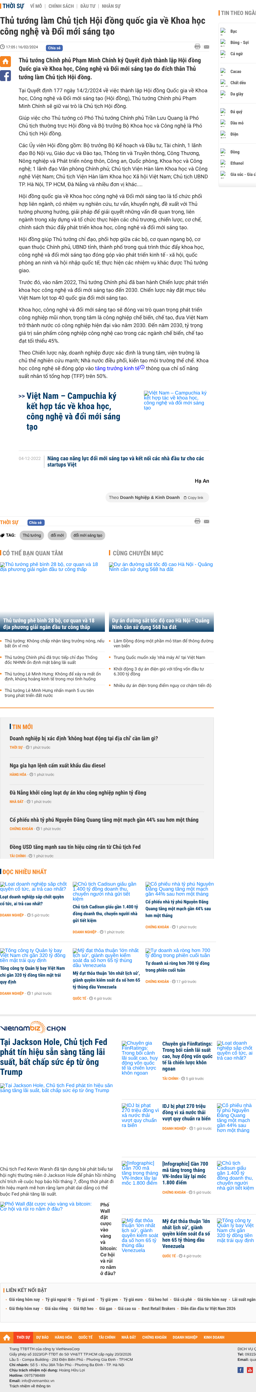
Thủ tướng (32, 535)
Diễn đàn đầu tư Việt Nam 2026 (208, 1309)
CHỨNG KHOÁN (154, 1337)
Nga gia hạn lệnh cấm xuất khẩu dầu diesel (57, 765)
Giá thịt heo (83, 1309)
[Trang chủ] (5, 61)
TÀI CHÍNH (107, 1337)
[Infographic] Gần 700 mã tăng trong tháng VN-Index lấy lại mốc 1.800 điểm (185, 1173)
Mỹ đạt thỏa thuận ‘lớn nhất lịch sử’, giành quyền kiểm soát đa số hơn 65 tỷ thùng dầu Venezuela (106, 980)
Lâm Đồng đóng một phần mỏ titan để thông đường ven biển (164, 644)
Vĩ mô (36, 6)
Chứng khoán (21, 829)
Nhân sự (111, 6)
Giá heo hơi (158, 1300)
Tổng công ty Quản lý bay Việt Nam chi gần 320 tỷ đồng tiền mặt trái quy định (32, 975)
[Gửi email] (206, 47)
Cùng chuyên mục (138, 553)
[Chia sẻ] (5, 75)
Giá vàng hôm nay (24, 1300)
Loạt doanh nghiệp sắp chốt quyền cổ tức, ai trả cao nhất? (32, 900)
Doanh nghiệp (12, 915)
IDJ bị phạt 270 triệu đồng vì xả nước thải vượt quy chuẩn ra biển (186, 1112)
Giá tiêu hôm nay (212, 1300)
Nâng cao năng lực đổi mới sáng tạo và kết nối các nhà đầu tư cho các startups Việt (125, 462)
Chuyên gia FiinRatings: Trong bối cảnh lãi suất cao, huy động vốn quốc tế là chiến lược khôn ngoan (187, 1056)
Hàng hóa (18, 774)
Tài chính (18, 856)
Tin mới (22, 727)
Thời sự (13, 6)
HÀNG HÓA (63, 1337)
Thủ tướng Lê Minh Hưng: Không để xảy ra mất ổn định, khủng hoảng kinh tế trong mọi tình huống (53, 677)
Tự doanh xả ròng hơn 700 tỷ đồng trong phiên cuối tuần (177, 966)
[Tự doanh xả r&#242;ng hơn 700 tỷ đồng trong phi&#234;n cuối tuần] (179, 953)
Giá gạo (105, 1309)
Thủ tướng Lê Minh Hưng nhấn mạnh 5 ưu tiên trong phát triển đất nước (49, 693)
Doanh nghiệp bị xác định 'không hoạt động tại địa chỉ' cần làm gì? (84, 738)
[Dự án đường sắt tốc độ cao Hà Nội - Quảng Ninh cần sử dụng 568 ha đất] (161, 597)
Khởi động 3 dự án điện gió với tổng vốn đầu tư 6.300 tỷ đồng (159, 672)
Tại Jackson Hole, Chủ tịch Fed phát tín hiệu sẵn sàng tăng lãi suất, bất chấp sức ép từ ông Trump (53, 1057)
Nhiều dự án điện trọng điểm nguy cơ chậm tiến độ (163, 685)
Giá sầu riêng (56, 1309)
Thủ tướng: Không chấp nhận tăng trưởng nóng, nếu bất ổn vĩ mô (54, 644)
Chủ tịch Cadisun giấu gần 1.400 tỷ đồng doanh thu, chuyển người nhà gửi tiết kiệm (105, 913)
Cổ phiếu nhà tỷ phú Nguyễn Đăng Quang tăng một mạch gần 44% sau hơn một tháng (104, 820)
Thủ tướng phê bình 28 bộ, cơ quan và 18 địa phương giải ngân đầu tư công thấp (49, 624)
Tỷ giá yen (109, 1300)
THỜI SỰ (23, 1337)
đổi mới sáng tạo (88, 535)
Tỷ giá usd (86, 1300)
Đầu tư (87, 6)
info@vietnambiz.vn (38, 1381)
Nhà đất (17, 802)
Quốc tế (79, 998)
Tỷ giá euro (133, 1300)
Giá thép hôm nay (24, 1309)
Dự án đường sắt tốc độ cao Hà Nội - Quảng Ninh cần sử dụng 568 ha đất (160, 624)
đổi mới (57, 535)
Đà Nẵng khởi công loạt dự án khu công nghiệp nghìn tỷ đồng (78, 793)
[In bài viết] (199, 47)
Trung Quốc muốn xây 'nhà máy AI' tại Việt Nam (159, 657)
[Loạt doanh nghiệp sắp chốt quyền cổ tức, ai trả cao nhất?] (34, 887)
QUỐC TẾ (85, 1337)
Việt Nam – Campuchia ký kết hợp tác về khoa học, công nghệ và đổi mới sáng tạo (73, 411)
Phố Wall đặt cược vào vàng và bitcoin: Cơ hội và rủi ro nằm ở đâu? (108, 1239)
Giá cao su (127, 1309)
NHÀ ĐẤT (128, 1337)
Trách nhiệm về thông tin (30, 1386)
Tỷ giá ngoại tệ (58, 1300)
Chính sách (61, 6)
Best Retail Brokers (158, 1309)
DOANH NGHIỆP (185, 1337)
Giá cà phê (183, 1300)
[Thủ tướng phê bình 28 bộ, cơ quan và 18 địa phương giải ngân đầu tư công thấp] (52, 597)
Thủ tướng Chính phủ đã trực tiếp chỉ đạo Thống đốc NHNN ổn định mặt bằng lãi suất (51, 660)
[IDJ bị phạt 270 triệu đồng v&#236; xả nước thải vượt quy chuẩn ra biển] (140, 1115)
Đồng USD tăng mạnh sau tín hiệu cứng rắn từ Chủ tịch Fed (75, 847)
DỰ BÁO (42, 1337)
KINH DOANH (214, 1337)
